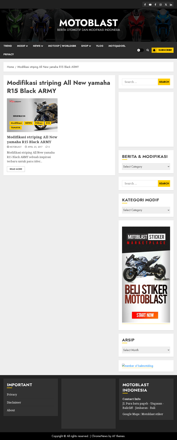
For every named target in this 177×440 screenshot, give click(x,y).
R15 (48, 123)
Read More (16, 169)
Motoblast (16, 147)
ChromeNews (100, 436)
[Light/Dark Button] (140, 50)
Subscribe (165, 50)
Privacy (8, 54)
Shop (84, 46)
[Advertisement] (146, 119)
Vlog (99, 46)
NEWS (36, 46)
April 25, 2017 (35, 147)
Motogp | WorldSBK (62, 46)
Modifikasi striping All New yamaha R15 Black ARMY (32, 139)
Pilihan (39, 123)
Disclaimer (14, 402)
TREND (7, 46)
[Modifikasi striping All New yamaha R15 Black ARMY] (32, 115)
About (11, 410)
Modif (21, 46)
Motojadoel (117, 46)
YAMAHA (15, 127)
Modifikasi (16, 123)
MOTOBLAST (88, 23)
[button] (148, 50)
